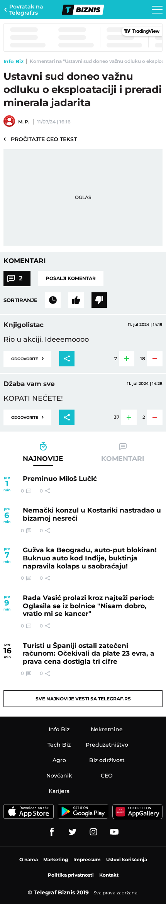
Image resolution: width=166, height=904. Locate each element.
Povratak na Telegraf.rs (26, 9)
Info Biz (13, 61)
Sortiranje (20, 300)
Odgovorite (27, 358)
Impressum (87, 859)
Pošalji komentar (71, 278)
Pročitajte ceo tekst (40, 139)
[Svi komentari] (53, 300)
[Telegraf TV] (114, 832)
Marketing (55, 859)
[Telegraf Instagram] (93, 832)
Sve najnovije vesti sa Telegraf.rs (83, 699)
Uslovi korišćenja (126, 859)
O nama (28, 859)
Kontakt (109, 875)
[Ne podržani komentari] (99, 300)
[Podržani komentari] (76, 300)
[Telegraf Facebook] (51, 832)
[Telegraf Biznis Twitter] (72, 832)
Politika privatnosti (71, 875)
